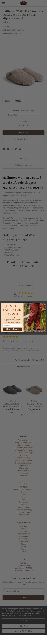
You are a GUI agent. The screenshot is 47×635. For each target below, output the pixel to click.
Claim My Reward (12, 329)
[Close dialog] (44, 305)
